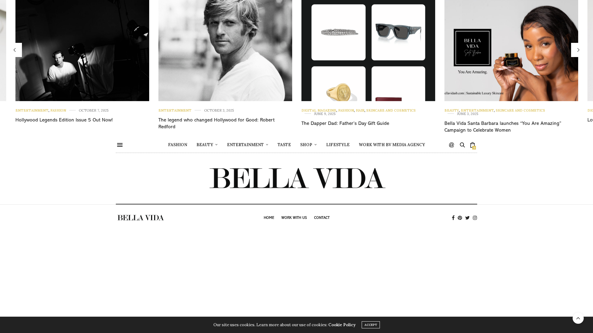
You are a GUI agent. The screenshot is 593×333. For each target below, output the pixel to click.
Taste (284, 144)
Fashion (58, 110)
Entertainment (31, 110)
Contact (322, 218)
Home (269, 218)
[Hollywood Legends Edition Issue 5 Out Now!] (82, 50)
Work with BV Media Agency (392, 144)
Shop (306, 144)
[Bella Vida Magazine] (296, 178)
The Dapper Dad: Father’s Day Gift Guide (345, 123)
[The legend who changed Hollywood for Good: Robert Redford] (225, 50)
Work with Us (294, 218)
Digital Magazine (318, 110)
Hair (360, 110)
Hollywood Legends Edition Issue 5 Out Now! (64, 120)
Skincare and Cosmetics (391, 110)
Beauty (451, 110)
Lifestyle (338, 144)
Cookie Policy (341, 324)
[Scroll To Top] (578, 318)
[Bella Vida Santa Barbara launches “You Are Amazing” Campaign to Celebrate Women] (511, 50)
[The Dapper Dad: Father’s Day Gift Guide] (368, 50)
